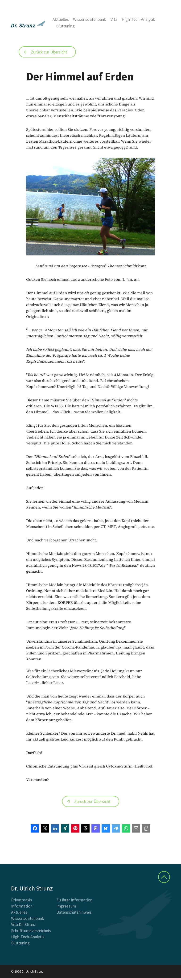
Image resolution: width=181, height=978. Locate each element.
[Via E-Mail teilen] (136, 828)
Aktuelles (61, 19)
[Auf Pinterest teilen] (75, 828)
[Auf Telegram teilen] (116, 828)
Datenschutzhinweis (74, 912)
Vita (114, 19)
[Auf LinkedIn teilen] (55, 828)
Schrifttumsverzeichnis (31, 930)
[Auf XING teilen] (65, 828)
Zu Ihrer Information (74, 900)
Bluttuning (65, 26)
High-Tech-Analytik (138, 19)
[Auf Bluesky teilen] (106, 828)
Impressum (66, 906)
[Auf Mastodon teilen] (95, 828)
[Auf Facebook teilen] (35, 828)
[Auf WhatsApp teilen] (126, 828)
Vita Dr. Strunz (23, 924)
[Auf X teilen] (45, 828)
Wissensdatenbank (89, 19)
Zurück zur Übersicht (49, 52)
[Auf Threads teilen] (85, 828)
